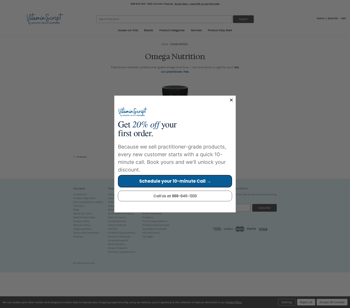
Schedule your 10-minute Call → (175, 181)
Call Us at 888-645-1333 (175, 196)
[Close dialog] (231, 100)
